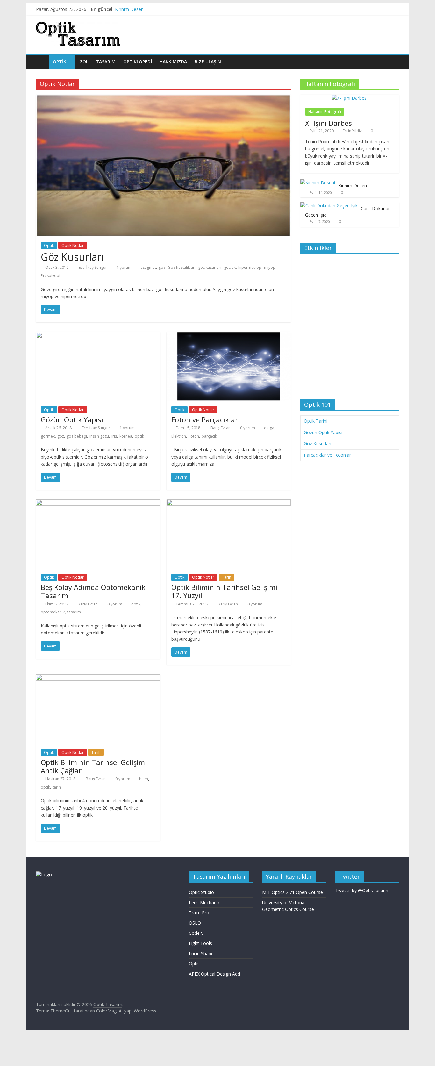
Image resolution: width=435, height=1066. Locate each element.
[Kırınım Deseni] (317, 183)
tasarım (74, 612)
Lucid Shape (201, 953)
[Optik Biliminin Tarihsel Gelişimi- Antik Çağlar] (98, 678)
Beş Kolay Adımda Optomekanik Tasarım (93, 591)
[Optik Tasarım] (42, 61)
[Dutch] (377, 24)
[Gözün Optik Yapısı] (98, 335)
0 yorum (247, 428)
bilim (143, 779)
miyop (269, 267)
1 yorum (124, 267)
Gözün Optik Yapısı (72, 419)
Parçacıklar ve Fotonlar (327, 455)
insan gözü (99, 436)
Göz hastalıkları (182, 267)
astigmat (148, 267)
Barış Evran (221, 428)
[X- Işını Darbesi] (349, 98)
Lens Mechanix (204, 902)
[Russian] (390, 24)
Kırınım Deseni (130, 9)
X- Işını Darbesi (329, 123)
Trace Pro (199, 913)
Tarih (226, 577)
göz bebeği (77, 436)
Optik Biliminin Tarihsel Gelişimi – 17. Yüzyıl (227, 591)
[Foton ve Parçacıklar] (229, 335)
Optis (194, 964)
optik (139, 436)
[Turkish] (396, 24)
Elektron (178, 436)
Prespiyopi (50, 275)
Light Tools (200, 943)
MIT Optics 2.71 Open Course (292, 892)
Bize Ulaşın (208, 62)
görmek (48, 436)
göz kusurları (209, 267)
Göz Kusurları (72, 257)
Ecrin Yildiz (352, 130)
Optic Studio (201, 892)
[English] (371, 24)
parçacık (209, 436)
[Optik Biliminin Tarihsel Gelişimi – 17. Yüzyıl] (229, 503)
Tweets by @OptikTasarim (362, 890)
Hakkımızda (173, 62)
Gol (83, 62)
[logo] (44, 874)
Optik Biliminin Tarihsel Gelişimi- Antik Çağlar (95, 766)
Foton (194, 436)
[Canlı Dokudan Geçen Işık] (329, 206)
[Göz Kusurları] (163, 98)
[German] (383, 24)
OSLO (195, 923)
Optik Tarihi (315, 421)
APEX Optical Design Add (214, 974)
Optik (49, 245)
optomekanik (53, 612)
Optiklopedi (137, 62)
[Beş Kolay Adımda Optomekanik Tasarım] (98, 503)
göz (162, 267)
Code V (196, 933)
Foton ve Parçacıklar (204, 419)
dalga (269, 428)
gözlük (230, 267)
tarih (57, 787)
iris (114, 436)
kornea (125, 436)
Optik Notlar (72, 245)
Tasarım (106, 62)
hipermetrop (249, 267)
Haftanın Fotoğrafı (324, 111)
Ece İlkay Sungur (93, 267)
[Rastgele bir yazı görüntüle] (392, 61)
